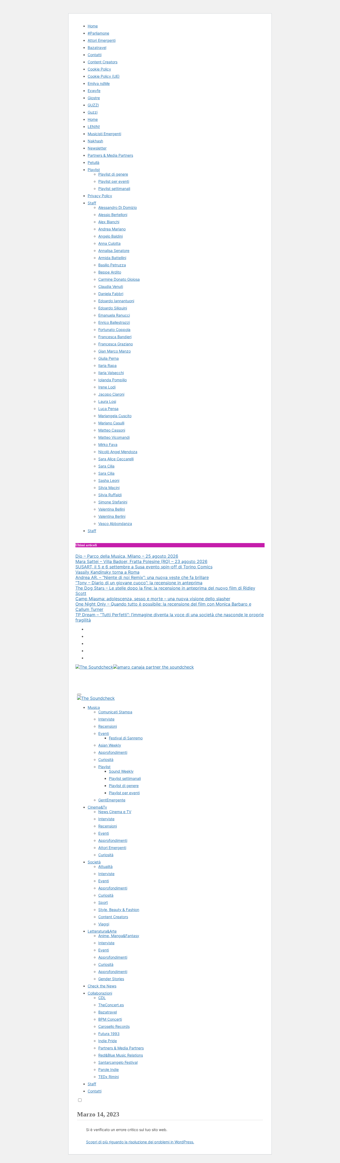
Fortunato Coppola (114, 329)
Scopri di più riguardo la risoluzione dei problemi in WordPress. (140, 1142)
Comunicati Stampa (115, 712)
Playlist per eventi (113, 181)
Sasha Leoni (108, 480)
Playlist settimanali (114, 188)
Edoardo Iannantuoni (116, 301)
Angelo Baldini (110, 236)
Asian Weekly (109, 745)
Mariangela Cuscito (114, 415)
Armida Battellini (112, 257)
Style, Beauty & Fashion (118, 909)
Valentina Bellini (111, 509)
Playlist (94, 169)
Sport (103, 902)
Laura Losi (107, 401)
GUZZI (93, 105)
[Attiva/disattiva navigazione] (79, 694)
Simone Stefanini (112, 502)
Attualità (105, 866)
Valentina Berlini (111, 516)
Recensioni (107, 726)
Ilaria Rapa (107, 365)
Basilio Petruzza (112, 265)
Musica (94, 707)
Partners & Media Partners (110, 155)
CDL (102, 997)
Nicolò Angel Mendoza (117, 451)
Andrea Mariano (112, 229)
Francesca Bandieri (114, 336)
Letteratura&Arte (102, 931)
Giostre (94, 98)
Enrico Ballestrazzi (114, 322)
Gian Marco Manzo (114, 351)
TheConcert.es (111, 1005)
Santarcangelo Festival (118, 1062)
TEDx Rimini (108, 1076)
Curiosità (105, 759)
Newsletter (97, 148)
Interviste (106, 719)
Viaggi (103, 924)
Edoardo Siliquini (112, 308)
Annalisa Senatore (113, 250)
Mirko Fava (107, 444)
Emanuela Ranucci (114, 315)
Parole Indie (108, 1069)
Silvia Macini (109, 487)
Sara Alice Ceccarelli (116, 459)
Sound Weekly (121, 771)
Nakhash (95, 141)
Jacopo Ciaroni (111, 394)
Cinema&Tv (97, 807)
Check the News (102, 986)
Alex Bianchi (108, 222)
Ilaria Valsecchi (111, 372)
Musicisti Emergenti (104, 133)
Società (94, 862)
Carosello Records (114, 1026)
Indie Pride (107, 1040)
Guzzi (92, 112)
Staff (92, 203)
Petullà (93, 162)
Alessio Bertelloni (112, 214)
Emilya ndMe (99, 83)
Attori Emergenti (102, 40)
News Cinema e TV (114, 811)
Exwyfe (94, 90)
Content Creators (102, 62)
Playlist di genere (113, 174)
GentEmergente (111, 800)
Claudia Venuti (110, 286)
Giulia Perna (108, 358)
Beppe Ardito (109, 272)
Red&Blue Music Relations (120, 1055)
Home (93, 26)
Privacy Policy (100, 195)
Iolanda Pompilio (112, 380)
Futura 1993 (109, 1033)
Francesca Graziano (115, 344)
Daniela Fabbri (110, 293)
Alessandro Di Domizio (117, 207)
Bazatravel (97, 47)
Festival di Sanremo (126, 738)
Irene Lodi (107, 387)
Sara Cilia (106, 466)
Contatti (94, 54)
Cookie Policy (99, 69)
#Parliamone (98, 33)
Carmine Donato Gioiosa (119, 279)
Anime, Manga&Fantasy (118, 935)
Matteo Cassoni (111, 430)
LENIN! (94, 126)
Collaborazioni (100, 993)
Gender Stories (111, 978)
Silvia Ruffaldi (110, 494)
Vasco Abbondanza (115, 523)
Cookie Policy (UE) (104, 76)
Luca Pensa (108, 408)
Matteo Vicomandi (114, 437)
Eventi (103, 733)
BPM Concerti (110, 1019)
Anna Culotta (109, 243)
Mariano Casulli (111, 423)
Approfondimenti (112, 752)
